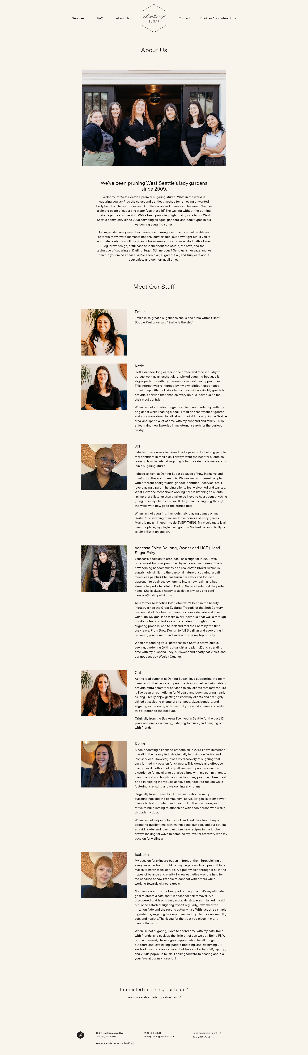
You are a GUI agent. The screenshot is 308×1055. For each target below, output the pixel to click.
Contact (184, 18)
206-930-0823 (152, 1032)
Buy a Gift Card (201, 1037)
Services (78, 18)
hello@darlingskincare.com (159, 1036)
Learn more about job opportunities (152, 997)
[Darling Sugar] (154, 31)
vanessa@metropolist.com (153, 595)
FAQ (100, 18)
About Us (122, 18)
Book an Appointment (216, 18)
